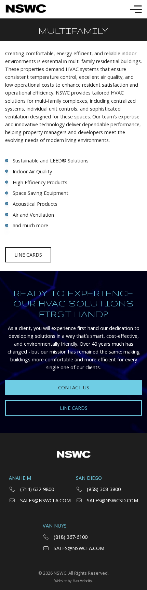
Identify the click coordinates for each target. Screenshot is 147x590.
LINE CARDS (74, 408)
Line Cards (28, 254)
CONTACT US (73, 387)
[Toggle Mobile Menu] (136, 9)
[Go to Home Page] (25, 9)
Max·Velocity (82, 580)
